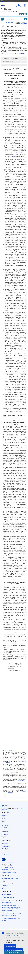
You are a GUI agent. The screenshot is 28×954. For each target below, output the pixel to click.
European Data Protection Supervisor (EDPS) (11, 913)
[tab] (14, 58)
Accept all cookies (10, 946)
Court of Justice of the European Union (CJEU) (12, 900)
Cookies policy (5, 825)
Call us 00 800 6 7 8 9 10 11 (7, 867)
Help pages (4, 815)
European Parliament (6, 894)
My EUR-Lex (19, 6)
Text (4, 65)
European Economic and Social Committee (11, 907)
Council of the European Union (8, 897)
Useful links (4, 837)
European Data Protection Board (9, 915)
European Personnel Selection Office (10, 917)
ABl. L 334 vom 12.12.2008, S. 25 (16, 770)
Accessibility (4, 827)
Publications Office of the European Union (11, 918)
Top (4, 795)
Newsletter (4, 836)
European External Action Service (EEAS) (10, 905)
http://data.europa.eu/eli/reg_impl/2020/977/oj (14, 53)
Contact (3, 816)
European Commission (6, 899)
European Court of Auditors (7, 904)
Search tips (10, 22)
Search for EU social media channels (10, 878)
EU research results (6, 846)
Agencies (4, 920)
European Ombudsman (7, 912)
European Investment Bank (7, 910)
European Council (5, 895)
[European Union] (5, 859)
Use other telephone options (8, 869)
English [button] (24, 6)
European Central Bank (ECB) (8, 902)
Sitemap (3, 818)
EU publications (5, 849)
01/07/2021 (4, 51)
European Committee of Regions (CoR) (10, 908)
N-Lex (3, 852)
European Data (5, 843)
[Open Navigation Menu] (2, 19)
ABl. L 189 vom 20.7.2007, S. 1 (11, 750)
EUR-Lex (6, 9)
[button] (14, 952)
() (9, 108)
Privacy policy (5, 885)
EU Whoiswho (5, 848)
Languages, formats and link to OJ (11, 58)
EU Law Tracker (5, 854)
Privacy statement (5, 829)
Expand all (18, 56)
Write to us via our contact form (8, 871)
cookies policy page (11, 935)
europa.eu (11, 861)
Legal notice (4, 824)
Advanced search (23, 23)
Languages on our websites (8, 883)
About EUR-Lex (5, 834)
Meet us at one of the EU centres (9, 872)
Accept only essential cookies (13, 950)
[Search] (25, 19)
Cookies (3, 888)
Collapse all (24, 56)
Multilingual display (8, 61)
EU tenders (4, 845)
